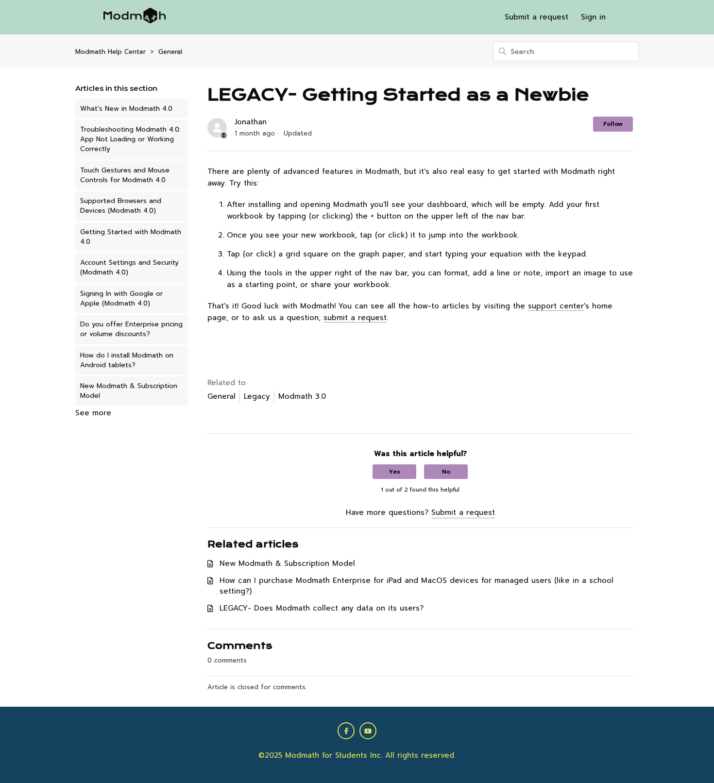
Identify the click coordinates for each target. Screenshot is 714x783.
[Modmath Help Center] (134, 17)
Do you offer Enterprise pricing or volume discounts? (131, 329)
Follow (613, 123)
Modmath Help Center (110, 51)
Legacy (257, 396)
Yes (394, 471)
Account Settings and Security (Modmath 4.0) (129, 267)
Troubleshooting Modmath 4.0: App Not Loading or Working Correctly (130, 139)
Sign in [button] (593, 17)
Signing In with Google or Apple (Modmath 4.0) (121, 298)
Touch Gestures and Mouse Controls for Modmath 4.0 (125, 175)
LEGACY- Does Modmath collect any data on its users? (322, 608)
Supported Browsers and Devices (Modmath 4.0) (120, 206)
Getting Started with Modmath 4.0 (130, 237)
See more (93, 413)
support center (556, 306)
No (446, 471)
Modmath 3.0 (302, 396)
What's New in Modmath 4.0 (126, 108)
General (170, 51)
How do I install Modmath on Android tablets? (126, 360)
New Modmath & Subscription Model (128, 391)
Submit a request (536, 17)
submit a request (355, 317)
